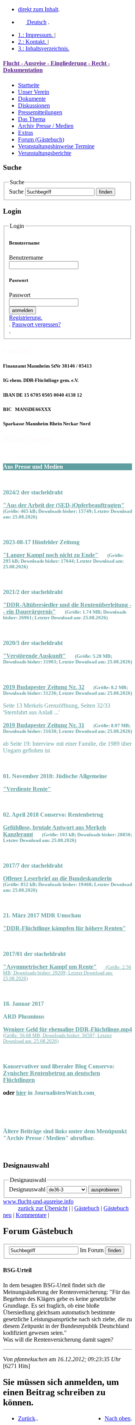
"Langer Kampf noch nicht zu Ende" (50, 555)
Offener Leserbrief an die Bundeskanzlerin (57, 878)
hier (21, 1093)
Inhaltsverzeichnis (43, 48)
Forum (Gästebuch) (41, 139)
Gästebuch (86, 1208)
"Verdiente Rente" (27, 789)
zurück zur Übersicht (43, 1208)
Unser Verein (33, 92)
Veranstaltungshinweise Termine (56, 146)
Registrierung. (25, 317)
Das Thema (31, 119)
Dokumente (32, 98)
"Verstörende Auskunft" (34, 655)
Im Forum (92, 1250)
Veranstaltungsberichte (44, 153)
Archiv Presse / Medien (46, 126)
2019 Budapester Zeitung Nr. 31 (43, 725)
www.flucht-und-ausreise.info (38, 1201)
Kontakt (32, 41)
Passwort (19, 295)
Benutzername (26, 257)
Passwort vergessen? (36, 324)
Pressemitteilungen (40, 112)
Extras (25, 132)
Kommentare (31, 1215)
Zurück (26, 1418)
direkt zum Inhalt (38, 9)
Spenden (16, 350)
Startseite (28, 85)
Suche (16, 191)
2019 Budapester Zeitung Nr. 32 (43, 687)
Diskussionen (34, 105)
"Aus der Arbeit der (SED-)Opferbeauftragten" (63, 505)
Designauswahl (27, 1189)
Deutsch (36, 22)
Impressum (35, 35)
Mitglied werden (28, 439)
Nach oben (117, 1418)
